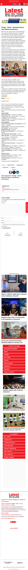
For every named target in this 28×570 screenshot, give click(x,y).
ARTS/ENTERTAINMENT (11, 348)
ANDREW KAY (8, 439)
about (4, 567)
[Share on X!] (14, 173)
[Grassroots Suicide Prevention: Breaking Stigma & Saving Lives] (14, 330)
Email (2, 220)
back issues (13, 567)
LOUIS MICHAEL (8, 445)
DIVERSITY (7, 366)
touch (10, 509)
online (13, 505)
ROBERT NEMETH (9, 457)
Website (2, 222)
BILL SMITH (7, 437)
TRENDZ (6, 354)
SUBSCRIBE (27, 207)
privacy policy (22, 567)
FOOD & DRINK (8, 363)
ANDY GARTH (8, 451)
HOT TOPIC (7, 357)
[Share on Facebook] (10, 173)
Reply (3, 190)
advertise (8, 567)
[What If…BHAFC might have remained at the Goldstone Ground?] (14, 284)
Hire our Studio (4, 513)
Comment (3, 202)
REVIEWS (6, 369)
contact (17, 567)
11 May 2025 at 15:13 (6, 188)
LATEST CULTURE (14, 346)
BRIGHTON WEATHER (14, 563)
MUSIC (6, 351)
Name (2, 218)
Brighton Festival (11, 165)
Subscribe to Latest (14, 1)
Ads (7, 511)
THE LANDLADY (8, 454)
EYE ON (6, 360)
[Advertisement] (14, 255)
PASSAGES (7, 235)
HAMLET (20, 235)
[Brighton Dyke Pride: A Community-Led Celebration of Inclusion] (14, 307)
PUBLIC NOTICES (9, 372)
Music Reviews (5, 167)
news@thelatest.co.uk (10, 518)
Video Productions (14, 511)
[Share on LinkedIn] (17, 173)
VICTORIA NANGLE (9, 442)
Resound (13, 167)
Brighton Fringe (20, 165)
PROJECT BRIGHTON (10, 448)
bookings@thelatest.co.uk (16, 514)
